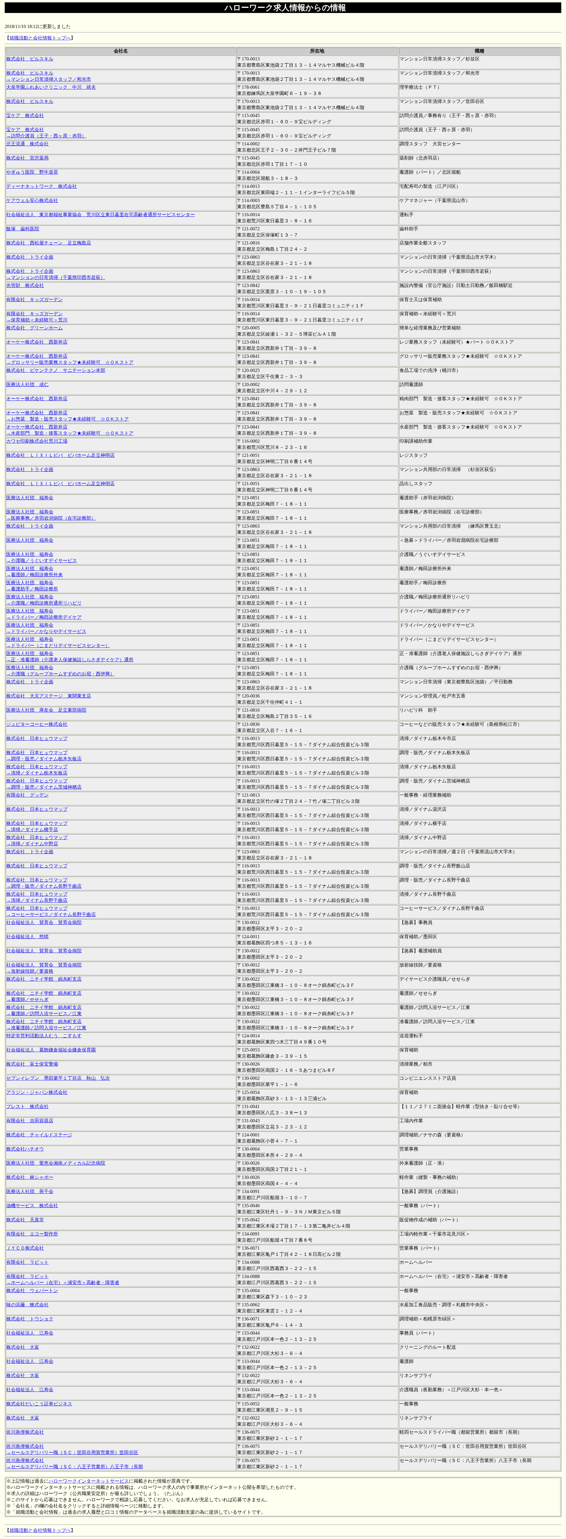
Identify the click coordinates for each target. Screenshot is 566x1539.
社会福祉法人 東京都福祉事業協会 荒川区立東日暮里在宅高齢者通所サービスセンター (100, 214)
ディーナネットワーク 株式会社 (41, 186)
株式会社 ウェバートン (32, 1290)
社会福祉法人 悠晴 (27, 936)
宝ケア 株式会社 (25, 115)
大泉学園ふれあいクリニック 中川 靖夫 (51, 87)
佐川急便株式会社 (25, 1432)
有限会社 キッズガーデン (34, 299)
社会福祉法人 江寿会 (29, 1332)
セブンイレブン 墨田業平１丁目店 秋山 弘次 (58, 1078)
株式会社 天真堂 (25, 1219)
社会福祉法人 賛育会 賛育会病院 (44, 922)
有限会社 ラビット (27, 1262)
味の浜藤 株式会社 (27, 1304)
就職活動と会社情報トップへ (40, 37)
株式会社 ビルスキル (29, 58)
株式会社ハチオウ (25, 1148)
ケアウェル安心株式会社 (32, 200)
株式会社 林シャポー (29, 1177)
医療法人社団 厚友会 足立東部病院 (46, 710)
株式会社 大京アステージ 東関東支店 (48, 695)
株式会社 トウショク (29, 1318)
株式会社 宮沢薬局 (27, 157)
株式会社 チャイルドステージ (39, 1134)
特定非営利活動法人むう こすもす (44, 1035)
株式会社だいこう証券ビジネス (39, 1403)
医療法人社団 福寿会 (29, 497)
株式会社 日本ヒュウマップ (37, 738)
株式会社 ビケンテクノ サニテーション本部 (55, 370)
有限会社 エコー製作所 (32, 1233)
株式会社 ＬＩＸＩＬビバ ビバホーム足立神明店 (60, 455)
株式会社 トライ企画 (29, 257)
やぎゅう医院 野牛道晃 (32, 172)
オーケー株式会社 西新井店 (37, 341)
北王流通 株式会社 (27, 143)
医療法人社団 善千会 (29, 1191)
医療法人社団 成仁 (27, 384)
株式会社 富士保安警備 (32, 1064)
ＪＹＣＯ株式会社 (25, 1248)
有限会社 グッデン (27, 795)
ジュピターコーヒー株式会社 (37, 724)
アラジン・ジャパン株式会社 (37, 1092)
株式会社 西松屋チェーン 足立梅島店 (48, 242)
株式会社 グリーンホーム (34, 327)
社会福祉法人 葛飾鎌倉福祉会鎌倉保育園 (51, 1049)
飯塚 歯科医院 (22, 228)
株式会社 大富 (22, 1347)
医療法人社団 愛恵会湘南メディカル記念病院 (55, 1163)
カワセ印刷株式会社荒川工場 (37, 441)
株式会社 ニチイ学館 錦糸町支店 (44, 979)
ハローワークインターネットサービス (89, 1481)
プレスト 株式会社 (27, 1106)
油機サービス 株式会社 (32, 1205)
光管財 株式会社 (25, 285)
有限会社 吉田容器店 (29, 1120)
